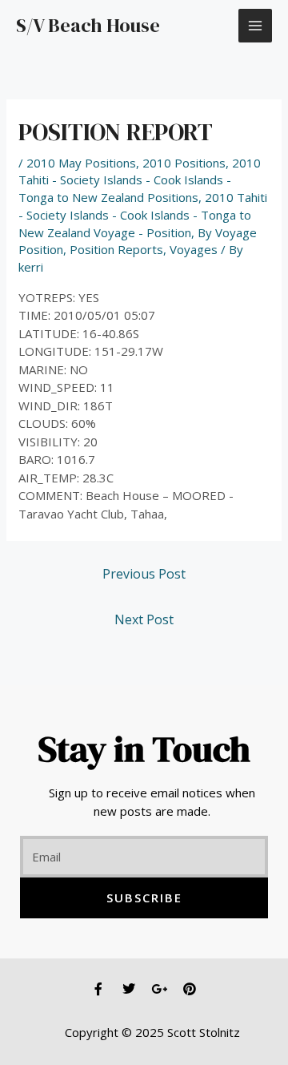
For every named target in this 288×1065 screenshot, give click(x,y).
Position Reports (116, 249)
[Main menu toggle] (255, 26)
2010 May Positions (81, 163)
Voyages (194, 249)
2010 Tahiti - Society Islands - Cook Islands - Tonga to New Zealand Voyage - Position (142, 214)
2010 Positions (184, 163)
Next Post (144, 619)
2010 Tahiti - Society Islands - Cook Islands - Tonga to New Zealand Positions (139, 180)
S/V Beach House (88, 25)
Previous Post (144, 574)
